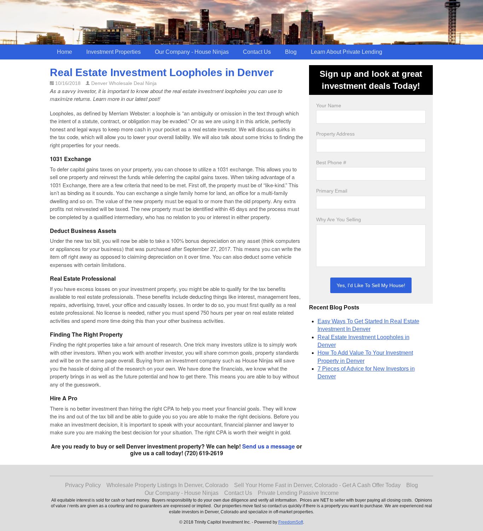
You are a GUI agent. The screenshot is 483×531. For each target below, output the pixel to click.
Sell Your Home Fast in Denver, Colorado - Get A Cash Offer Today (317, 485)
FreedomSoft (290, 522)
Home (64, 52)
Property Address (335, 134)
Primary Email (331, 191)
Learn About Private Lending (346, 52)
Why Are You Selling (338, 219)
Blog (291, 52)
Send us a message (268, 446)
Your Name (328, 105)
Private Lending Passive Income (298, 493)
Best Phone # (331, 162)
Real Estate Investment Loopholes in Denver (162, 72)
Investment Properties (113, 52)
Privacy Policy (83, 485)
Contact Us (257, 52)
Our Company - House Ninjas (192, 52)
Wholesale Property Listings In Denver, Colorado (167, 485)
